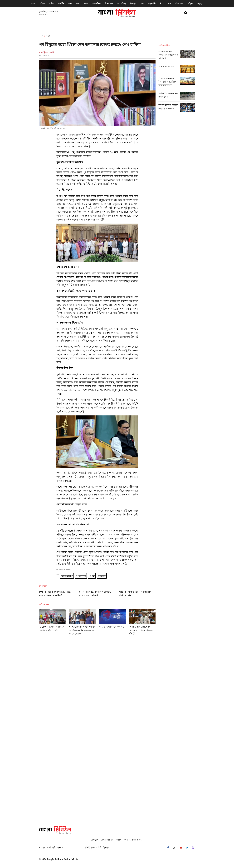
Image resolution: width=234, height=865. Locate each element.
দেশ (86, 3)
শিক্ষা (162, 3)
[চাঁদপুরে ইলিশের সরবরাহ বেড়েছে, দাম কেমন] (176, 107)
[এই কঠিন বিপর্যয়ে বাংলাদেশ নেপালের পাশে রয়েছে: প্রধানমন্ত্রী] (97, 595)
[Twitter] (174, 847)
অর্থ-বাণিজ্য (121, 3)
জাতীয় (51, 3)
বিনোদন (133, 3)
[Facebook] (168, 847)
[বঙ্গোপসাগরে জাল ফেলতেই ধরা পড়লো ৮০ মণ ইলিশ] (176, 56)
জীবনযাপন (179, 3)
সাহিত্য (190, 3)
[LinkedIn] (187, 847)
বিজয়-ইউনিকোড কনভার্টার (133, 840)
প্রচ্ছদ (33, 3)
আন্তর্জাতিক (96, 3)
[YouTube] (181, 847)
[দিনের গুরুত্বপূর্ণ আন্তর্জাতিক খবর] (112, 623)
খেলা (142, 3)
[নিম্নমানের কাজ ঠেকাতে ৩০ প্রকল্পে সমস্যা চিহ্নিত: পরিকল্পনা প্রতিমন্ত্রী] (142, 623)
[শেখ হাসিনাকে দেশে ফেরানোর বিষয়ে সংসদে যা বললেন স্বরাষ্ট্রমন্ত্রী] (57, 595)
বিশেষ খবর (108, 3)
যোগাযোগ (94, 840)
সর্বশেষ (42, 3)
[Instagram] (192, 847)
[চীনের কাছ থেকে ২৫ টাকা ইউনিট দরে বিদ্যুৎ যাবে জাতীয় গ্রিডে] (176, 83)
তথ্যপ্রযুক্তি (151, 3)
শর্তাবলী (118, 840)
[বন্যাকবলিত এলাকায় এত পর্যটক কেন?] (176, 97)
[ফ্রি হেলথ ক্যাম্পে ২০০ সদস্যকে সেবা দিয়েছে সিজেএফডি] (52, 623)
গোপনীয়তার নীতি (107, 840)
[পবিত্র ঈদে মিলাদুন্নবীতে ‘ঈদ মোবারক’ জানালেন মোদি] (137, 595)
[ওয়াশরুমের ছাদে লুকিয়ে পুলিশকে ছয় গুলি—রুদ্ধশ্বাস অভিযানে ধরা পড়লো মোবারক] (82, 623)
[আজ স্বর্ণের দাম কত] (176, 70)
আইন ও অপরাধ (74, 3)
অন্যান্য (199, 3)
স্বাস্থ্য (169, 3)
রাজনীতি (61, 3)
